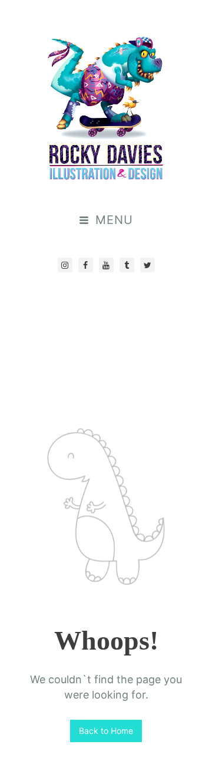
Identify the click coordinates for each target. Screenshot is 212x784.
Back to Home (106, 731)
